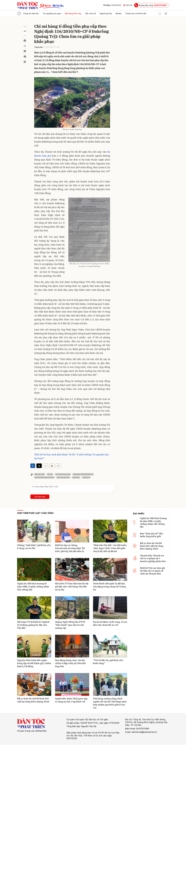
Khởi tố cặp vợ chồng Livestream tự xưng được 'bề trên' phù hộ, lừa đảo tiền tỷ (70, 548)
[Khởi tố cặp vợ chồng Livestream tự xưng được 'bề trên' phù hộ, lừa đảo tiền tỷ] (72, 531)
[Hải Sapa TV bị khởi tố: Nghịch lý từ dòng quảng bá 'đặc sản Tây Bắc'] (34, 607)
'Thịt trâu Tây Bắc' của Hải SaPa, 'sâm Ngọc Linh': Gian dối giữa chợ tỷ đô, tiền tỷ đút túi (110, 548)
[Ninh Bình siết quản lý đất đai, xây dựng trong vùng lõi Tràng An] (110, 569)
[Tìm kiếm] (160, 13)
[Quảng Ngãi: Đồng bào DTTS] (72, 607)
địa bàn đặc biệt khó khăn (44, 477)
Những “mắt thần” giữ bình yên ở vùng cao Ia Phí (34, 547)
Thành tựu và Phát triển (135, 13)
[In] (51, 465)
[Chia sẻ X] (39, 465)
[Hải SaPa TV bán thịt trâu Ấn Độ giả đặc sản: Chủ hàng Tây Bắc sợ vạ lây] (72, 569)
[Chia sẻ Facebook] (25, 41)
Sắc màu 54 (90, 13)
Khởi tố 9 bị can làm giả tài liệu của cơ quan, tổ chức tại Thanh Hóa (152, 571)
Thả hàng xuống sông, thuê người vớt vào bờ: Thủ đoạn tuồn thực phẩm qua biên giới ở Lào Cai (110, 703)
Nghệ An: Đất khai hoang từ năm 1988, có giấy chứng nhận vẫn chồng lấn (33, 586)
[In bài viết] (25, 57)
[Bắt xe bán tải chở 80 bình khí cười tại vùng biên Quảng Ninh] (34, 684)
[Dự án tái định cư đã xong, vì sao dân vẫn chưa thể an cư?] (110, 607)
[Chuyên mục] (165, 13)
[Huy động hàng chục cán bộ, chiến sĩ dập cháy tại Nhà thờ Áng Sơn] (72, 646)
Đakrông (76, 477)
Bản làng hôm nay (73, 13)
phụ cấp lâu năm (63, 477)
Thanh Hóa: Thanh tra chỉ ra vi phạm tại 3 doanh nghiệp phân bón (153, 558)
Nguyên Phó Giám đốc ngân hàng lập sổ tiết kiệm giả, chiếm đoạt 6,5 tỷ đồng (34, 663)
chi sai (50, 474)
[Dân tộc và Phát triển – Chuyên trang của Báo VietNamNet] (27, 5)
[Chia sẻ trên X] (25, 46)
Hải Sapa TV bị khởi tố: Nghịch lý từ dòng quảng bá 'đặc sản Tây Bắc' (33, 625)
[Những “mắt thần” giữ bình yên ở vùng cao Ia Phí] (34, 531)
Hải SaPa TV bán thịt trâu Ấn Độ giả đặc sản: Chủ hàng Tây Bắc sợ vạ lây (71, 586)
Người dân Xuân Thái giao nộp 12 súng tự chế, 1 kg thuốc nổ (71, 700)
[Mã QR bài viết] (25, 62)
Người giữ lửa (106, 13)
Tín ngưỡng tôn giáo (52, 13)
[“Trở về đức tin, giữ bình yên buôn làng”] (110, 646)
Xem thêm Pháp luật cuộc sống (35, 513)
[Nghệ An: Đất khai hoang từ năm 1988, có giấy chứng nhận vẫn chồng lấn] (34, 569)
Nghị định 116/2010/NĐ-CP (83, 474)
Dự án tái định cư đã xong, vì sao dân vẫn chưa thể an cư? (110, 623)
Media (118, 13)
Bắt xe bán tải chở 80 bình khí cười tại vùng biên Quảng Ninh (33, 700)
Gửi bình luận (40, 497)
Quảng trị (86, 477)
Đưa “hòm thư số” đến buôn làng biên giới (151, 535)
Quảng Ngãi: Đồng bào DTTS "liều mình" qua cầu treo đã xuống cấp (70, 625)
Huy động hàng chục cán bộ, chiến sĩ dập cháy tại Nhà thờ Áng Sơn (70, 663)
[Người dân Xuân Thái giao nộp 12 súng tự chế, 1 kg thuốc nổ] (72, 684)
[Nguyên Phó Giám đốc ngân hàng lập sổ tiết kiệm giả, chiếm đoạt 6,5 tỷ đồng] (34, 646)
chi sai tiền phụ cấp (63, 474)
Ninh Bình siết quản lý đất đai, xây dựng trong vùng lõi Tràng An (109, 586)
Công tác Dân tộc (31, 13)
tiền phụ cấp (39, 474)
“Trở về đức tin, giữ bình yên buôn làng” (108, 662)
